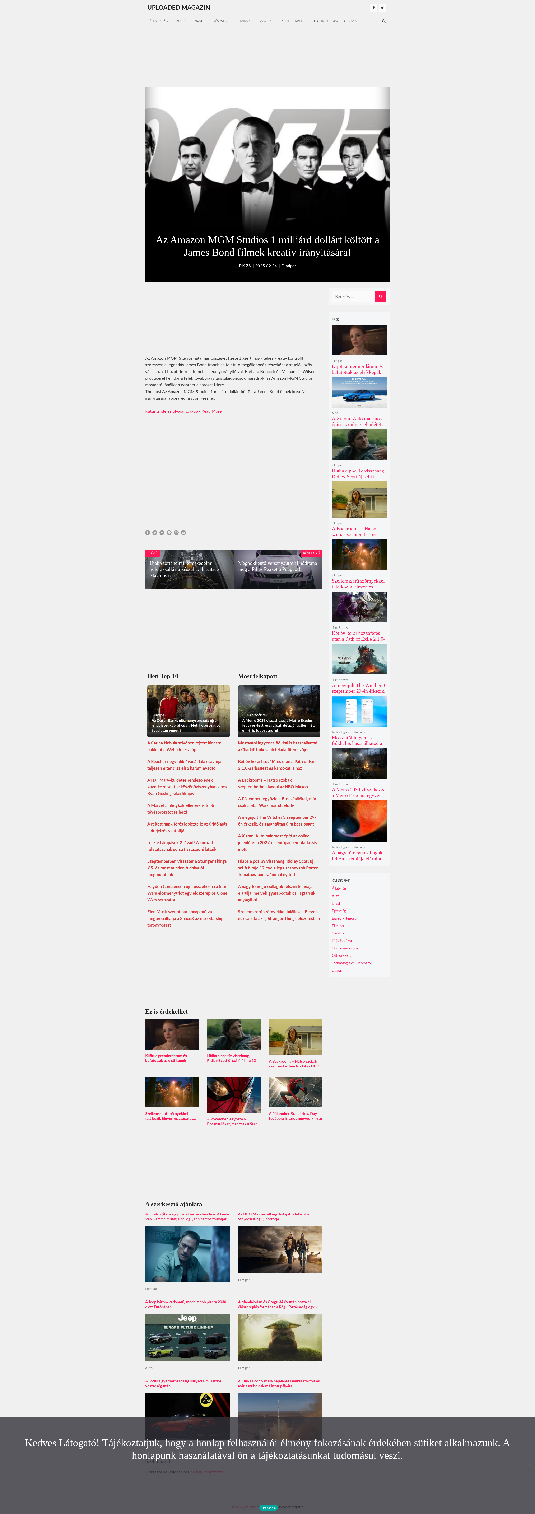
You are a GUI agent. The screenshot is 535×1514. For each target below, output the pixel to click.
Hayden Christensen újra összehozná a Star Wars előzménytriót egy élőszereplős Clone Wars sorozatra (187, 893)
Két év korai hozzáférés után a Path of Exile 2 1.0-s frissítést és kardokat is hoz (358, 641)
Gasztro (266, 21)
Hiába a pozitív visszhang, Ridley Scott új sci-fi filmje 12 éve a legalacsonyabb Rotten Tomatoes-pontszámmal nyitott (278, 868)
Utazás (337, 970)
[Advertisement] (267, 56)
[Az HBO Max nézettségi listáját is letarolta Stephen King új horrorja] (280, 1270)
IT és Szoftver (340, 627)
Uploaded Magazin (178, 8)
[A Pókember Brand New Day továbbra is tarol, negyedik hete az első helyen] (295, 1104)
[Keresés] (381, 296)
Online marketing (345, 948)
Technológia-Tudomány (335, 21)
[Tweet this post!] (154, 534)
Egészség (219, 21)
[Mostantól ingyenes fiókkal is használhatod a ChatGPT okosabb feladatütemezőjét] (359, 724)
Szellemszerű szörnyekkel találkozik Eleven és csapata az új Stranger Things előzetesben (171, 1118)
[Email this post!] (183, 534)
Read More (211, 411)
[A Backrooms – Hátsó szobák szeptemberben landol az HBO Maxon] (295, 1052)
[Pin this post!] (169, 534)
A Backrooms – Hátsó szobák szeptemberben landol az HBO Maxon (294, 1066)
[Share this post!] (147, 534)
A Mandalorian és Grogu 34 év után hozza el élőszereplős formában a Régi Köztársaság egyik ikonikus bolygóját (278, 1307)
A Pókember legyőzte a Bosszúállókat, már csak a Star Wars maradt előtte (232, 1124)
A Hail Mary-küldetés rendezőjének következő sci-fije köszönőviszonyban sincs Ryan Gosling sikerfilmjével (187, 787)
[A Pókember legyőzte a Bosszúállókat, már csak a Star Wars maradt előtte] (234, 1109)
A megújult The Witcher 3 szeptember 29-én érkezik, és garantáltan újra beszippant (358, 694)
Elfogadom (268, 1507)
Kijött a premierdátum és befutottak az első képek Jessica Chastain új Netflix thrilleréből (359, 375)
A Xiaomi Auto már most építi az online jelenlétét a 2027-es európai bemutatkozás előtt (277, 843)
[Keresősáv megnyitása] (384, 21)
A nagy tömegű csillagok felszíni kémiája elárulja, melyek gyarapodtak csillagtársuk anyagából (276, 893)
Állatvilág (158, 21)
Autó (180, 21)
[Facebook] (373, 8)
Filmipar (243, 21)
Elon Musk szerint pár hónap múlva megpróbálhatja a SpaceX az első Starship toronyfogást (185, 918)
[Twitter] (382, 8)
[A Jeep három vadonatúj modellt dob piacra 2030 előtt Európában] (187, 1358)
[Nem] (530, 1465)
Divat (198, 21)
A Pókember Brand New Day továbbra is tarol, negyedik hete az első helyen (295, 1118)
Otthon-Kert (293, 21)
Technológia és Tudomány (348, 732)
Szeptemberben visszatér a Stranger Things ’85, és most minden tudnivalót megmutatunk (187, 868)
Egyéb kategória (344, 918)
